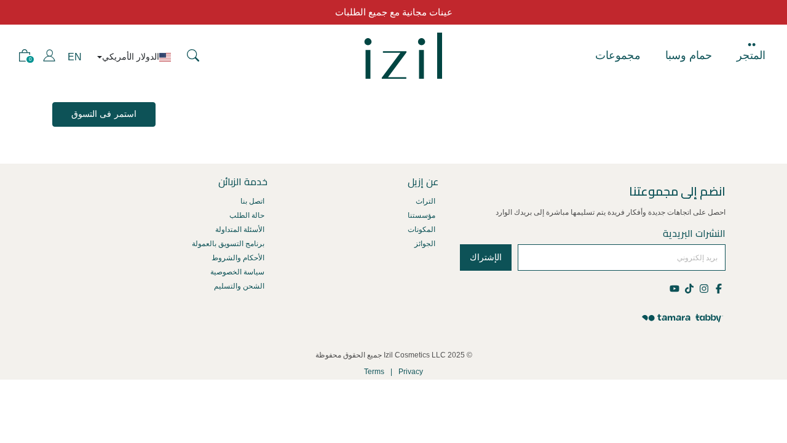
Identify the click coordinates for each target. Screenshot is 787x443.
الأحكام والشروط (238, 257)
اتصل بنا (252, 201)
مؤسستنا (421, 215)
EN (75, 57)
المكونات (421, 229)
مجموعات (618, 55)
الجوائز (424, 243)
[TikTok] (688, 288)
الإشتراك (486, 257)
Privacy (410, 371)
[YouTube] (675, 288)
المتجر (751, 55)
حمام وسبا (688, 55)
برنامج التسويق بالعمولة (228, 243)
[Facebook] (718, 288)
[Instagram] (703, 288)
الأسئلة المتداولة (239, 229)
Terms (374, 371)
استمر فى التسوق (103, 114)
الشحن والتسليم (239, 286)
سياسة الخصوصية (237, 272)
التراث (425, 201)
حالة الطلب (246, 215)
